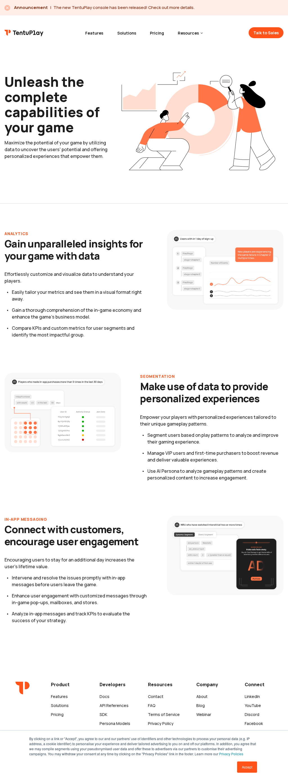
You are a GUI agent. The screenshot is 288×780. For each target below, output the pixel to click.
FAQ (152, 705)
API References (114, 705)
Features (94, 33)
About (202, 696)
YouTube (253, 705)
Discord (252, 714)
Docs (104, 696)
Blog (200, 705)
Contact (155, 696)
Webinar (203, 714)
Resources (189, 33)
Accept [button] (247, 767)
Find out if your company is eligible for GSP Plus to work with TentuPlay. (122, 7)
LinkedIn (252, 696)
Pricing (157, 33)
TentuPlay (23, 32)
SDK (103, 714)
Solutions (126, 33)
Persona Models (115, 723)
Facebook (254, 723)
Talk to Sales (266, 32)
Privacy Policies (231, 753)
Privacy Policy (161, 723)
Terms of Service (164, 714)
